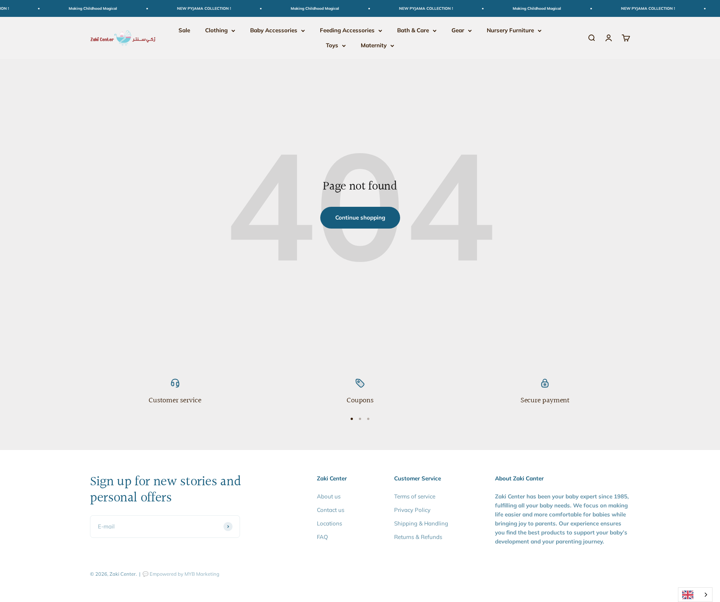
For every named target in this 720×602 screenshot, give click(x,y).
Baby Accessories (273, 30)
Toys (332, 45)
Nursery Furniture (510, 30)
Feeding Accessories (347, 30)
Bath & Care (413, 30)
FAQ (322, 536)
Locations (329, 523)
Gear (458, 30)
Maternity (374, 45)
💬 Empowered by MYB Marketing (180, 574)
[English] (695, 595)
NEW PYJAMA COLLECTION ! (197, 8)
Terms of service (414, 496)
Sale (184, 30)
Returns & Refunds (418, 536)
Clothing (216, 30)
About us (328, 496)
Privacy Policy (412, 509)
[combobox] (695, 594)
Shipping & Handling (421, 523)
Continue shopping (360, 217)
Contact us (330, 509)
